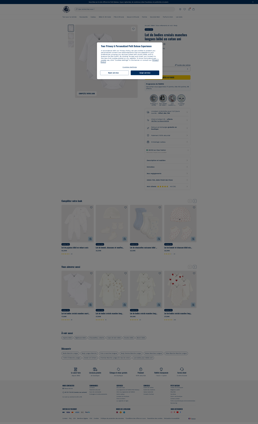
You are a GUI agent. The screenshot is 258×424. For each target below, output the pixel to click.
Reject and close (113, 73)
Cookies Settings (130, 67)
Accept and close (145, 73)
